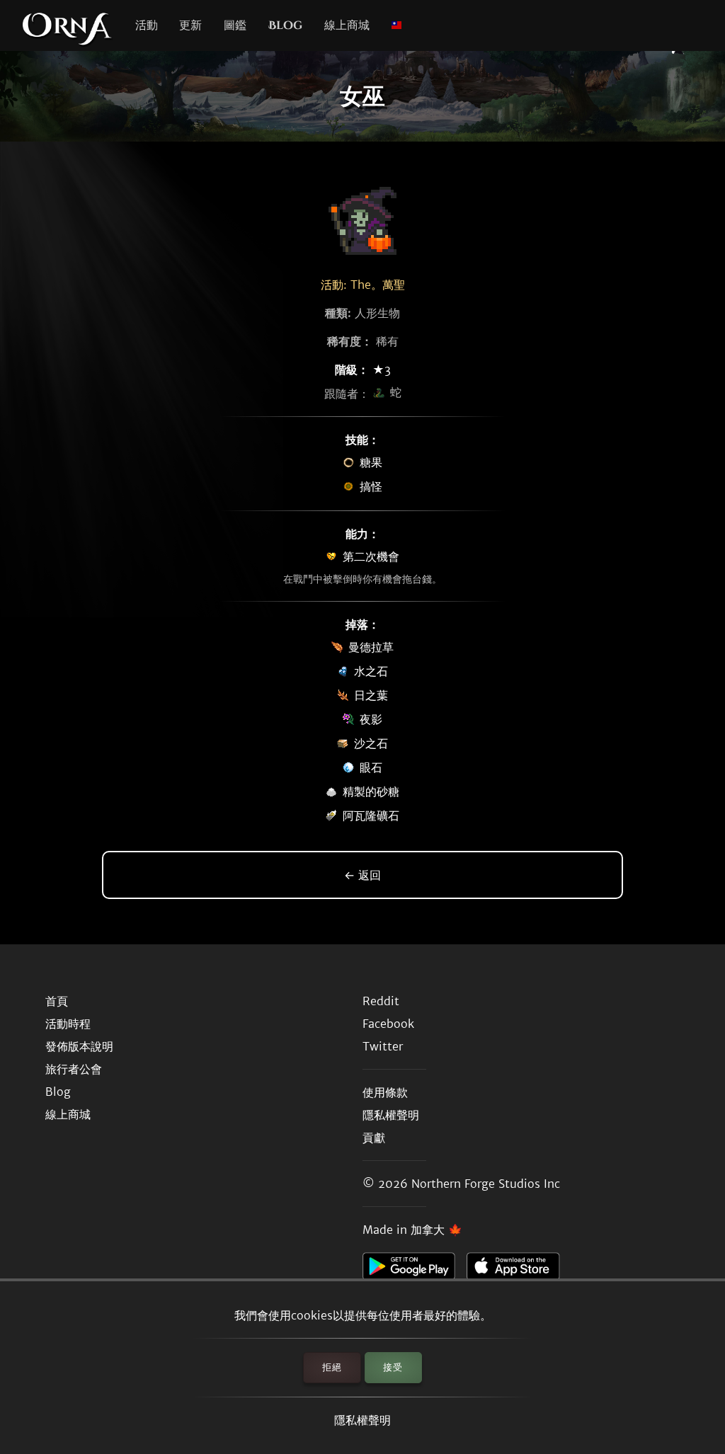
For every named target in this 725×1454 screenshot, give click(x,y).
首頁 (56, 1001)
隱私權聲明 (362, 1420)
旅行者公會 (73, 1069)
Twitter (382, 1046)
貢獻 (373, 1137)
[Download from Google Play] (414, 1270)
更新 (190, 25)
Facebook (388, 1024)
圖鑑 (235, 25)
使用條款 (385, 1092)
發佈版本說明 (79, 1046)
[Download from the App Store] (519, 1270)
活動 (146, 25)
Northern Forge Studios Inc (485, 1184)
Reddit (380, 1001)
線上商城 (347, 25)
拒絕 (332, 1367)
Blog (285, 25)
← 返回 (362, 875)
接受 (393, 1367)
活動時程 (68, 1024)
